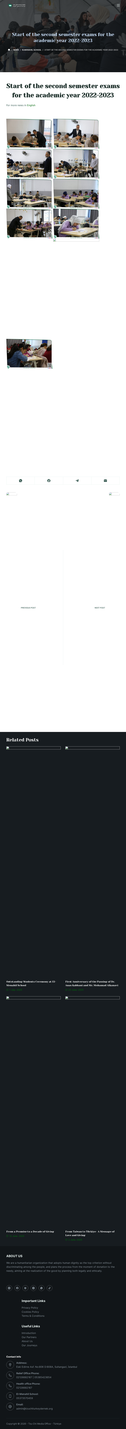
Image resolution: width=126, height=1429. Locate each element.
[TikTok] (50, 1288)
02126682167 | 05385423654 (33, 1377)
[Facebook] (49, 481)
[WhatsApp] (20, 481)
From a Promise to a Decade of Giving (30, 1231)
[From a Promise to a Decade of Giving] (33, 1111)
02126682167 (24, 1387)
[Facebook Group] (25, 1288)
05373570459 (24, 1398)
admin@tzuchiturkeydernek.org (34, 1408)
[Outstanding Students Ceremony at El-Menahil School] (33, 861)
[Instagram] (33, 1288)
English (31, 105)
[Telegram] (77, 481)
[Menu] (118, 5)
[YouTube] (9, 1288)
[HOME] (9, 50)
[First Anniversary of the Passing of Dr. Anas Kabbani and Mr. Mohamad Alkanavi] (92, 861)
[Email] (105, 481)
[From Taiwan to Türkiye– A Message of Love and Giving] (92, 1111)
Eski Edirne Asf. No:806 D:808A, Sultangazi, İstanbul (46, 1366)
